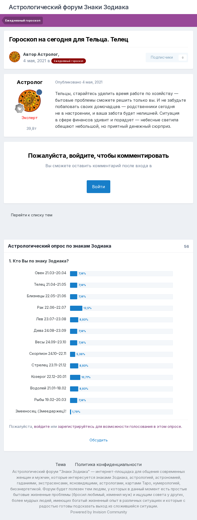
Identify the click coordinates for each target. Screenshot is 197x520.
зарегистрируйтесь (76, 426)
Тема (61, 464)
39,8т (31, 128)
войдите (42, 426)
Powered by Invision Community (98, 512)
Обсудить (99, 440)
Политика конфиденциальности (108, 464)
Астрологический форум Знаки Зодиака (69, 7)
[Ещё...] (184, 82)
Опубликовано (78, 82)
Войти (98, 186)
